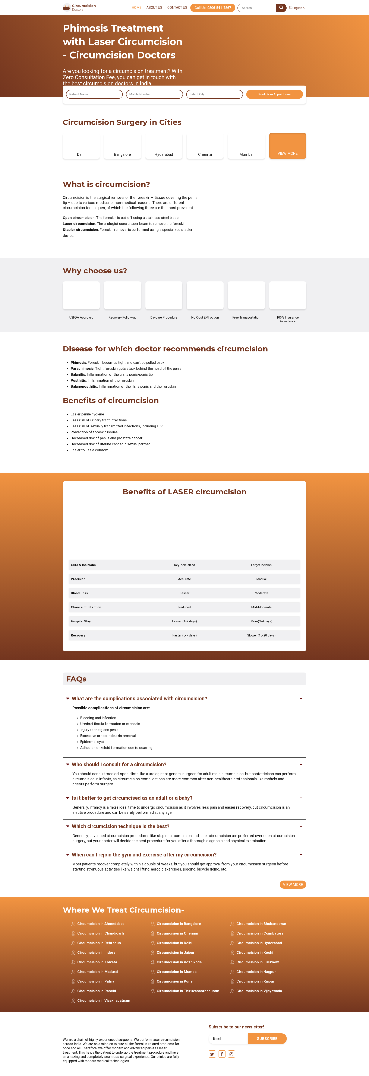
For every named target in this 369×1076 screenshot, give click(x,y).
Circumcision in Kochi (254, 952)
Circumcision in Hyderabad (259, 943)
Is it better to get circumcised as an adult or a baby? (132, 798)
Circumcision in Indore (96, 952)
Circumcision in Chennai (177, 933)
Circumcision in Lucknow (257, 962)
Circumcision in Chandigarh (100, 933)
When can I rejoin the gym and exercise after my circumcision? (144, 855)
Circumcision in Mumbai (177, 972)
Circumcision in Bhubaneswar (261, 924)
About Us (154, 8)
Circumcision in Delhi (174, 943)
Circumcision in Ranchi (96, 991)
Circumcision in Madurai (97, 972)
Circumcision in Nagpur (256, 972)
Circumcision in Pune (175, 981)
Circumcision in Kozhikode (179, 962)
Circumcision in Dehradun (99, 943)
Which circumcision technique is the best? (120, 826)
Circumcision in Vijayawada (259, 991)
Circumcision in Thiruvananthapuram (188, 991)
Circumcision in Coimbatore (260, 933)
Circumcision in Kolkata (97, 962)
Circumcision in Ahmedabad (100, 924)
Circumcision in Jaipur (176, 952)
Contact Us (177, 8)
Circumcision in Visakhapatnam (103, 1000)
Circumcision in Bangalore (179, 924)
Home (136, 8)
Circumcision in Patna (95, 981)
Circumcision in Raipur (255, 981)
